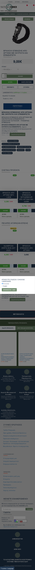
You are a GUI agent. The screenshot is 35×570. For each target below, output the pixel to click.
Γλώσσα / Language (7, 568)
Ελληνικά (6, 283)
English (5, 286)
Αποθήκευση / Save (9, 290)
